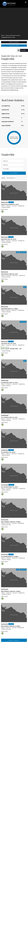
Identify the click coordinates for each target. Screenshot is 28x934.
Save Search (14, 173)
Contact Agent (14, 45)
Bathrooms (5, 164)
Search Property (14, 42)
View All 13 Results (14, 640)
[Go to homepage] (10, 3)
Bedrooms (5, 161)
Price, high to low (11, 178)
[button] (14, 138)
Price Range (6, 168)
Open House (5, 347)
